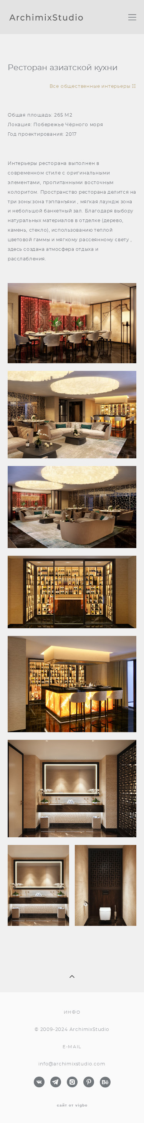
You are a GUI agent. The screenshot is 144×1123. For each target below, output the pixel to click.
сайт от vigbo (72, 1105)
